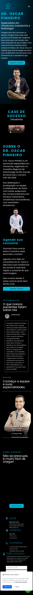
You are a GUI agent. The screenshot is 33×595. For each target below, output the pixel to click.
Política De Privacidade (21, 582)
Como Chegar (16, 506)
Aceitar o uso (7, 586)
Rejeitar (17, 586)
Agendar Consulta (16, 63)
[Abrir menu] (29, 6)
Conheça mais (16, 433)
